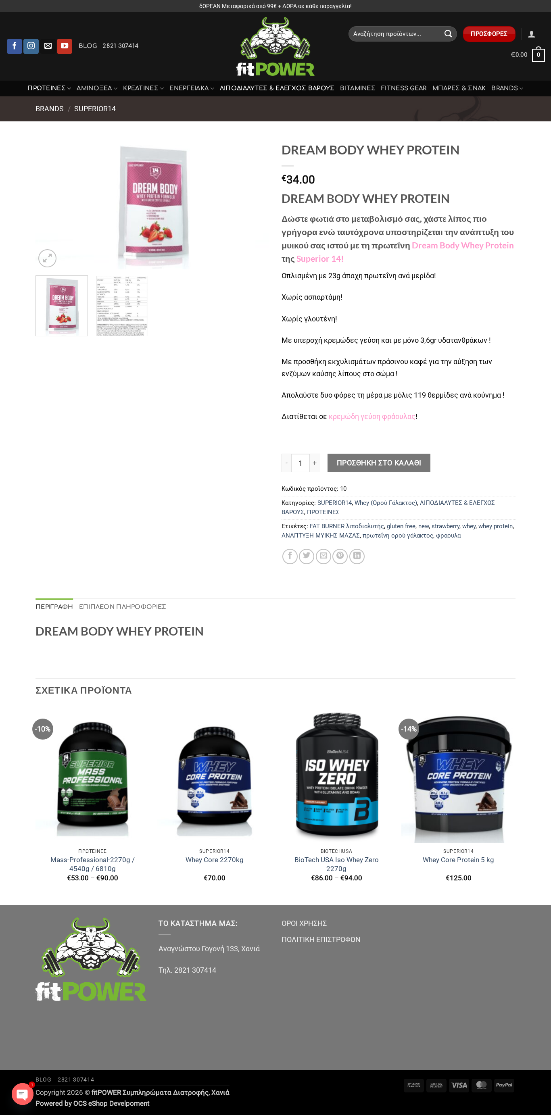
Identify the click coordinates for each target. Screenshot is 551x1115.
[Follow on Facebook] (14, 46)
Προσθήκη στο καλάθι (379, 463)
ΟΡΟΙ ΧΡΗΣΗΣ (304, 923)
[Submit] (448, 34)
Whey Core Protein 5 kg (458, 860)
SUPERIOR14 (95, 108)
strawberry (445, 526)
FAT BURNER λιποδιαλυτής (347, 526)
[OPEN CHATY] (22, 1094)
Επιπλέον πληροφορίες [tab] (123, 607)
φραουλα (448, 535)
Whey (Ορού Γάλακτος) (386, 502)
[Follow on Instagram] (31, 46)
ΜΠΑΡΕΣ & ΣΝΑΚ (459, 88)
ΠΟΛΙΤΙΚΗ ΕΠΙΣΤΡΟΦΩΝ (321, 939)
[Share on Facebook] (290, 556)
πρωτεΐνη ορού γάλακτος (398, 535)
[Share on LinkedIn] (357, 556)
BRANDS (504, 88)
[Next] (254, 203)
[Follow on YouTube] (64, 46)
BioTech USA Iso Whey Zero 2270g (336, 864)
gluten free (401, 526)
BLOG (88, 46)
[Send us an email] (48, 46)
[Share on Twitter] (306, 556)
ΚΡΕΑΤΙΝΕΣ (141, 88)
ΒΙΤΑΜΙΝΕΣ (358, 88)
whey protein (495, 526)
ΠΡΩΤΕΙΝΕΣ (46, 88)
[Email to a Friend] (323, 556)
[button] (532, 34)
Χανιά (220, 1092)
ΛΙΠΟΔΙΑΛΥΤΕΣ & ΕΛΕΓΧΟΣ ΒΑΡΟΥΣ (277, 88)
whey (469, 526)
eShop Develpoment (119, 1103)
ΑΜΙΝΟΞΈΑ (94, 88)
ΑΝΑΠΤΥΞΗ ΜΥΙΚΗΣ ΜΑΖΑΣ (321, 535)
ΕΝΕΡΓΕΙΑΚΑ (189, 88)
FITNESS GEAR (404, 88)
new (423, 526)
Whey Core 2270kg (215, 860)
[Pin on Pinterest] (340, 556)
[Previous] (50, 203)
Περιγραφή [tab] (54, 607)
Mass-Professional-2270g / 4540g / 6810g (92, 864)
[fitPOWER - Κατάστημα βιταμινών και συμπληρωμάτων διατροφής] (275, 46)
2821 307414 (120, 46)
